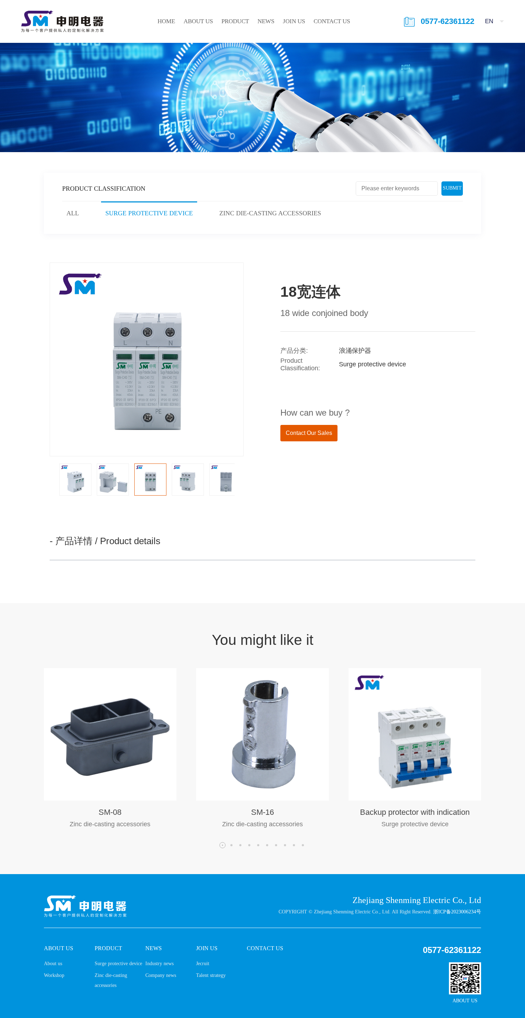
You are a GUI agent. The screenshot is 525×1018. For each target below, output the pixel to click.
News (266, 21)
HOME (166, 21)
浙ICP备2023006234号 (457, 911)
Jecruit (202, 963)
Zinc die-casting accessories (270, 213)
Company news (160, 975)
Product (235, 21)
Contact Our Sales (309, 433)
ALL (72, 213)
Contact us (332, 21)
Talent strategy (211, 975)
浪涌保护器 (355, 350)
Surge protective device (149, 213)
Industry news (159, 963)
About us (198, 21)
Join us (294, 21)
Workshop (54, 975)
